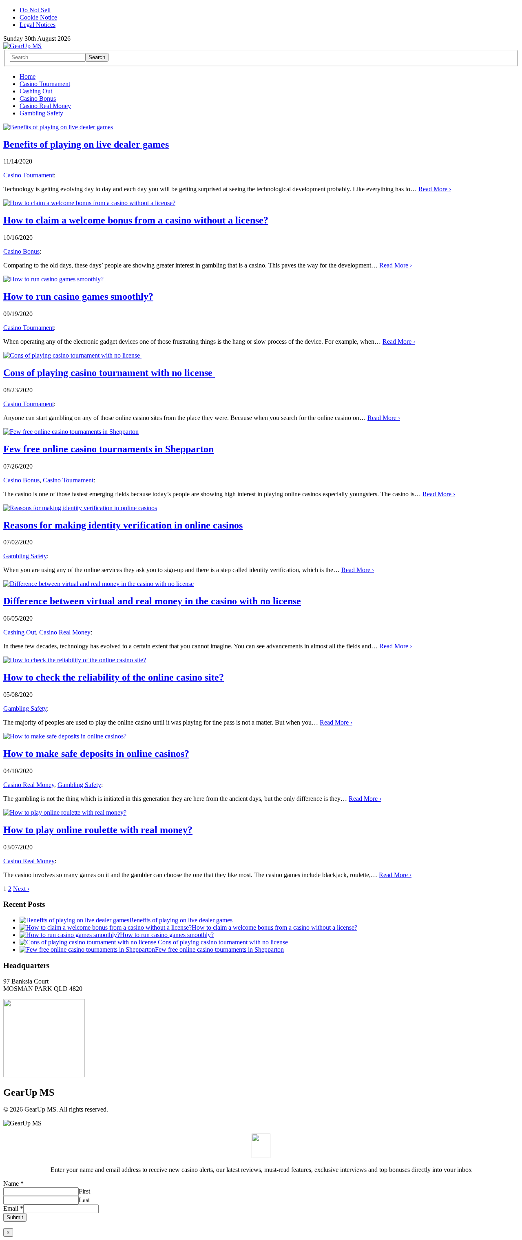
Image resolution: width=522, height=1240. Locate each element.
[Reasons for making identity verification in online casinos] (80, 507)
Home (27, 76)
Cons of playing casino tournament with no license (109, 372)
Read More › (434, 189)
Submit (15, 1217)
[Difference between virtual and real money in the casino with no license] (98, 583)
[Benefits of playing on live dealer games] (58, 127)
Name (13, 1183)
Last (84, 1199)
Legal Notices (37, 24)
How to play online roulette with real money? (97, 829)
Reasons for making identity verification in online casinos (123, 525)
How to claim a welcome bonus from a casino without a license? (135, 220)
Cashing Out (36, 91)
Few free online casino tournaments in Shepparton (108, 449)
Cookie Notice (38, 17)
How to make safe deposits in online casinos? (96, 753)
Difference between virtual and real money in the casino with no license (152, 601)
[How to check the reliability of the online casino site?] (74, 659)
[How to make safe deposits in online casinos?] (64, 736)
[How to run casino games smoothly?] (53, 279)
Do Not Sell (35, 10)
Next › (21, 888)
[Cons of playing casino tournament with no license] (72, 355)
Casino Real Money (45, 105)
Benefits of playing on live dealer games (86, 144)
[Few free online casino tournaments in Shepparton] (71, 431)
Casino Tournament (45, 83)
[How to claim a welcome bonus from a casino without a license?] (89, 202)
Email (13, 1208)
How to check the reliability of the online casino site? (113, 677)
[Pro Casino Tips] (22, 45)
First (84, 1191)
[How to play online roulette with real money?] (64, 812)
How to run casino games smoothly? (78, 296)
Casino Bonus (38, 98)
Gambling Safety (41, 113)
